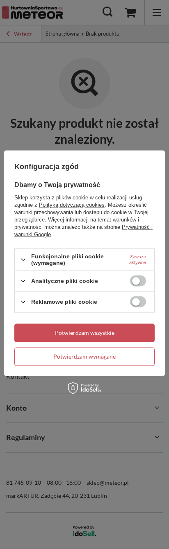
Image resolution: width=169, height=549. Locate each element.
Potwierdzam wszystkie (84, 332)
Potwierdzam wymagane (84, 356)
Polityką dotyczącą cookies (72, 205)
